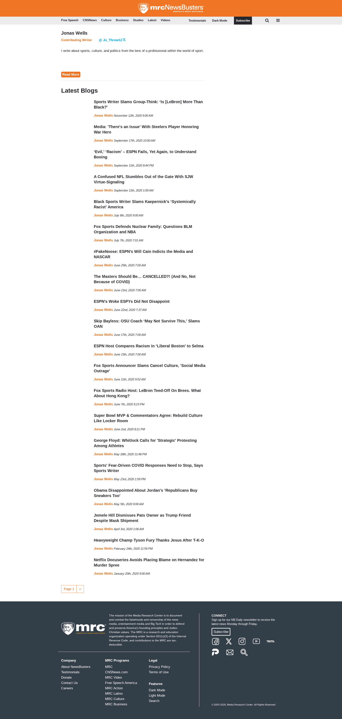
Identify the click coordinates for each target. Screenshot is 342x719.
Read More (70, 74)
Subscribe (243, 20)
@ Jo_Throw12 (110, 40)
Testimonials (197, 20)
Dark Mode (219, 20)
